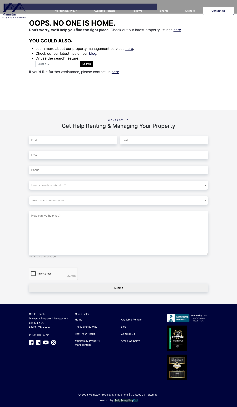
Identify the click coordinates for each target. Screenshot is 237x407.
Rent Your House (85, 333)
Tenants (163, 10)
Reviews (137, 10)
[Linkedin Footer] (38, 342)
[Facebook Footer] (31, 342)
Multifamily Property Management (87, 342)
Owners (190, 10)
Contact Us (218, 10)
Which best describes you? (46, 192)
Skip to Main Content (15, 2)
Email (38, 147)
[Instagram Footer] (53, 342)
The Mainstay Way (64, 10)
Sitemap (153, 394)
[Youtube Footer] (46, 342)
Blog (123, 326)
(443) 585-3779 (39, 334)
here (177, 30)
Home (78, 319)
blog (92, 53)
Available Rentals (104, 10)
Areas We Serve (130, 340)
